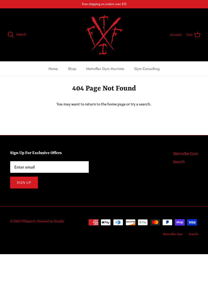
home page (116, 104)
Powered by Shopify (50, 221)
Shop (72, 68)
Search (179, 161)
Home (53, 68)
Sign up (24, 182)
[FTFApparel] (104, 34)
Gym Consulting (147, 68)
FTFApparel (28, 221)
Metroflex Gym (185, 153)
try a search (140, 104)
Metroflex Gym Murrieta (105, 68)
